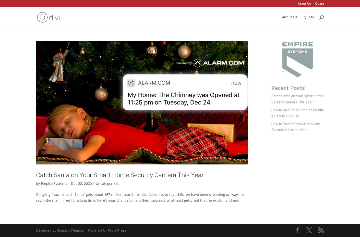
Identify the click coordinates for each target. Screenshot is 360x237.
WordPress (117, 230)
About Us (304, 4)
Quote (319, 4)
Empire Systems (54, 183)
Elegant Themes (70, 230)
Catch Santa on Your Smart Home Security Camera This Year (120, 175)
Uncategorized (108, 183)
